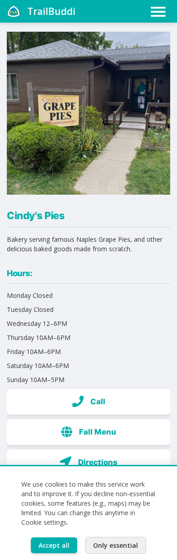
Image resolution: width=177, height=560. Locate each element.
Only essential (115, 545)
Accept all (54, 545)
